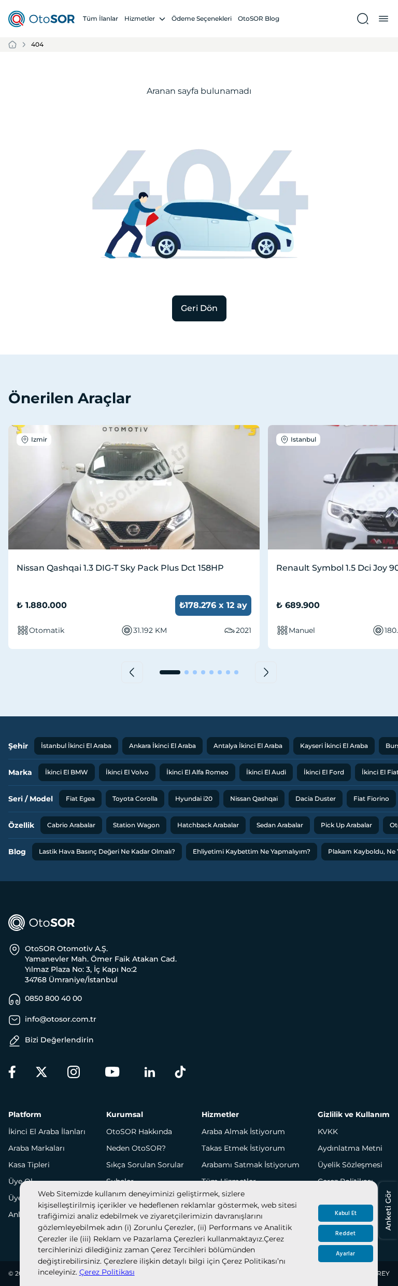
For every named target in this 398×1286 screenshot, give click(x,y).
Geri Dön (199, 308)
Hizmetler (139, 18)
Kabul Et (346, 1213)
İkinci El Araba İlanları (47, 1131)
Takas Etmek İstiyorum (243, 1148)
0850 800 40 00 (53, 998)
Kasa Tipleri (29, 1164)
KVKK (328, 1131)
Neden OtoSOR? (136, 1148)
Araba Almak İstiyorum (243, 1131)
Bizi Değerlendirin (59, 1039)
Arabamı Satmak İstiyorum (251, 1164)
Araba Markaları (36, 1148)
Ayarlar (345, 1254)
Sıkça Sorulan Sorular (145, 1164)
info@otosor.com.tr (60, 1019)
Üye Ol (20, 1181)
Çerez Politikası (107, 1272)
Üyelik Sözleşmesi (350, 1164)
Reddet (345, 1233)
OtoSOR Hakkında (139, 1131)
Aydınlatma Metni (350, 1148)
